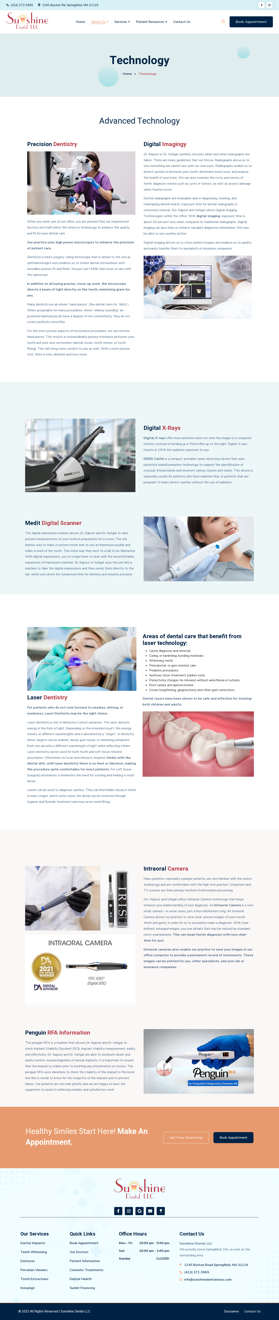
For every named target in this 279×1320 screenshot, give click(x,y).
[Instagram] (129, 1211)
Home (80, 22)
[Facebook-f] (118, 1211)
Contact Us (181, 22)
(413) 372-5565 (22, 5)
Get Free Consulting (186, 1137)
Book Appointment (251, 22)
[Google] (139, 1211)
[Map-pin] (161, 1211)
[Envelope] (150, 1211)
